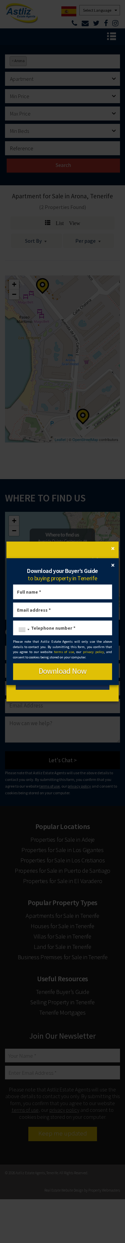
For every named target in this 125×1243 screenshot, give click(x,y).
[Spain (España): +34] (22, 629)
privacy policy (93, 652)
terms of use (64, 652)
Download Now (63, 671)
